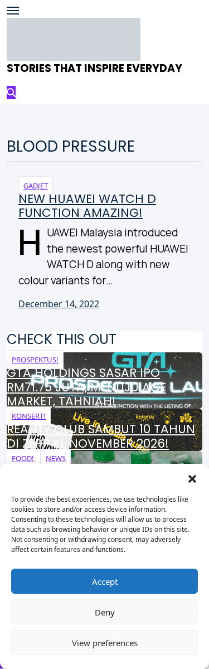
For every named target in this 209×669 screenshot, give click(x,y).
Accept (105, 581)
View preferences (105, 642)
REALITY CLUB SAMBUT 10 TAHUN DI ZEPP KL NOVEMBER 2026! (101, 436)
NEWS (56, 458)
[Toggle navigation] (13, 10)
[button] (192, 477)
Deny (105, 612)
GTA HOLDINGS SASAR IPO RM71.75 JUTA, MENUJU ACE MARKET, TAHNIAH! (86, 387)
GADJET (35, 186)
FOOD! (24, 458)
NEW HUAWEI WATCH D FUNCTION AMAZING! (87, 206)
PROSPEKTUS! (35, 360)
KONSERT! (29, 416)
